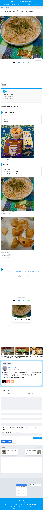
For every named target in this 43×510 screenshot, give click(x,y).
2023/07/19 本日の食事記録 (9, 94)
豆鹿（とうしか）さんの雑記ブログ (22, 2)
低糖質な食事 (10, 325)
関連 (6, 99)
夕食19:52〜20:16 (8, 98)
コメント (3, 396)
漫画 (30, 504)
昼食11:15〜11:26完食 (9, 96)
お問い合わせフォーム (21, 4)
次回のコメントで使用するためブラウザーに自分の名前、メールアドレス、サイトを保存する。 (21, 427)
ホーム (4, 4)
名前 (3, 411)
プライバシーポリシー (36, 4)
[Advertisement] (21, 74)
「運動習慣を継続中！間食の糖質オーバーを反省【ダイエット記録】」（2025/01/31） (20, 272)
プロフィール (8, 4)
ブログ (24, 504)
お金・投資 (17, 504)
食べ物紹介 (22, 325)
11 (24, 489)
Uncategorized (34, 504)
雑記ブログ (14, 4)
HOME (22, 500)
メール (3, 416)
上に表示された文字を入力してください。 (10, 432)
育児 (27, 504)
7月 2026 (21, 484)
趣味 (21, 504)
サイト (2, 422)
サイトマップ (29, 4)
